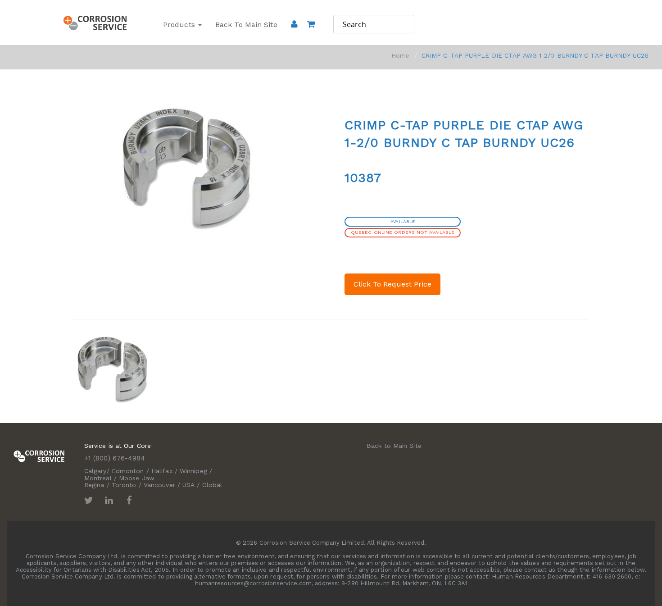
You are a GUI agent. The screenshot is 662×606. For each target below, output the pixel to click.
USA (188, 484)
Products (180, 24)
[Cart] (311, 36)
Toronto (124, 484)
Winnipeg (193, 470)
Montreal (98, 478)
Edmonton (128, 470)
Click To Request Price (392, 284)
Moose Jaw (136, 478)
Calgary (95, 470)
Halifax (161, 470)
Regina (94, 484)
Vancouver (159, 484)
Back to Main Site (246, 24)
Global (212, 484)
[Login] (294, 23)
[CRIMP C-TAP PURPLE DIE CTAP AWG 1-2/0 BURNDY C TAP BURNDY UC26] (111, 367)
